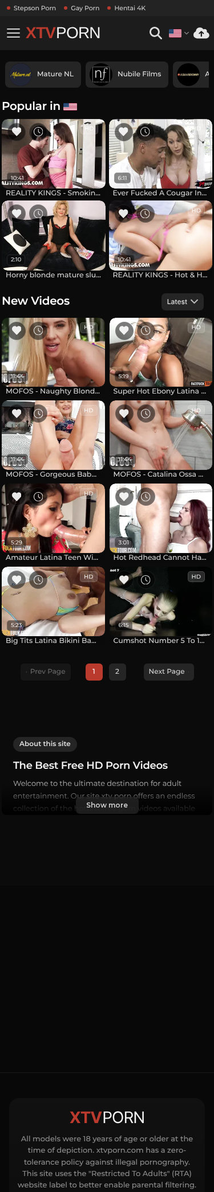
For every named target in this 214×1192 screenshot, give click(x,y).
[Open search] (155, 33)
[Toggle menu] (13, 33)
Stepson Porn (35, 8)
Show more (106, 805)
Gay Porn (85, 8)
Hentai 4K (130, 8)
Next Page (167, 671)
